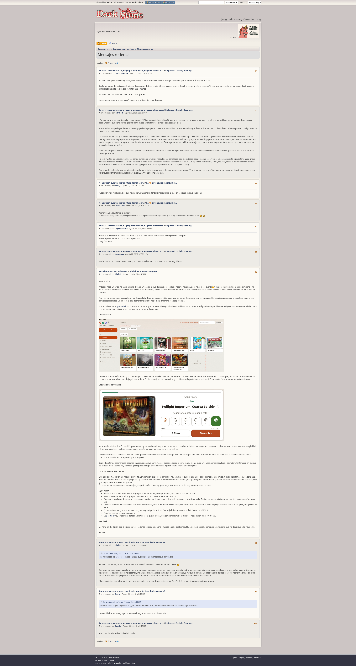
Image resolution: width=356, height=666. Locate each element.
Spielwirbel (121, 306)
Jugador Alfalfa (121, 228)
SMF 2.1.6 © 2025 (101, 657)
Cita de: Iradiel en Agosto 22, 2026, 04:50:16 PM (120, 553)
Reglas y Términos (245, 658)
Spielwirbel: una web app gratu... (144, 271)
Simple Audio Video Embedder (105, 660)
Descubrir (110, 516)
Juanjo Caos (120, 206)
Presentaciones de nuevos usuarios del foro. (119, 542)
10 (114, 63)
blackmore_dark (121, 73)
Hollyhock (119, 113)
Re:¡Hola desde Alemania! (153, 542)
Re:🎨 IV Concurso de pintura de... (161, 183)
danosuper (119, 254)
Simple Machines (113, 657)
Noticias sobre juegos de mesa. (113, 271)
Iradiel (118, 594)
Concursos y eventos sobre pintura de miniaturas (122, 183)
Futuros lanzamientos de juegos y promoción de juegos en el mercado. (131, 70)
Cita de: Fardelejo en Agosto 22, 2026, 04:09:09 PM (121, 602)
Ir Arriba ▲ (257, 658)
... (112, 63)
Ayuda (235, 658)
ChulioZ (118, 274)
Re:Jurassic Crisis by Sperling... (179, 70)
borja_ (117, 186)
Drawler (118, 626)
